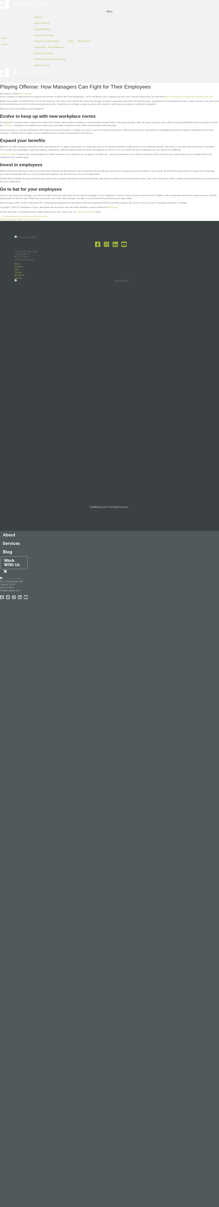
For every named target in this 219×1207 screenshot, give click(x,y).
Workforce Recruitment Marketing (50, 59)
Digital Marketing (42, 29)
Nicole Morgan (25, 93)
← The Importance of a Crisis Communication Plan (24, 216)
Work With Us (84, 41)
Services (38, 17)
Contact (18, 272)
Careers (5, 44)
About (4, 38)
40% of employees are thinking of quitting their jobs (189, 96)
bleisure (8, 125)
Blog (71, 41)
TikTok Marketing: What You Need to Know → (21, 219)
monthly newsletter (86, 212)
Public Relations (41, 23)
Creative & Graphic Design (46, 41)
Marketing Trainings (43, 53)
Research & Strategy (44, 35)
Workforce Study (42, 65)
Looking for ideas (8, 154)
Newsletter (20, 275)
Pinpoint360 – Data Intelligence (49, 47)
